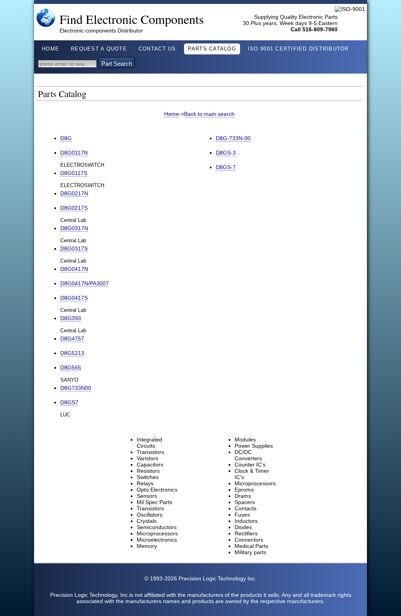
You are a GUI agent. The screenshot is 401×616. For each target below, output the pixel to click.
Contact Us (157, 49)
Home (50, 49)
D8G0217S (74, 208)
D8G (66, 138)
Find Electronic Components (132, 19)
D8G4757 (72, 338)
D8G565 (70, 367)
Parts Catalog (212, 49)
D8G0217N (74, 193)
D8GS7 (69, 402)
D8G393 (70, 318)
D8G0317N (74, 228)
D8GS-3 (226, 152)
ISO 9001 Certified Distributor (298, 49)
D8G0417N (74, 269)
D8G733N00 (75, 388)
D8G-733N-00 (233, 138)
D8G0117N (74, 152)
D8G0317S (74, 248)
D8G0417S (74, 298)
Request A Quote (99, 49)
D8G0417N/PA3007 (84, 283)
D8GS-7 (226, 167)
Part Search (116, 63)
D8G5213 (72, 353)
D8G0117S (73, 173)
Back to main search (209, 114)
